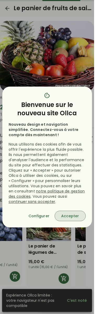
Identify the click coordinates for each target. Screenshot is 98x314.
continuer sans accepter (32, 201)
